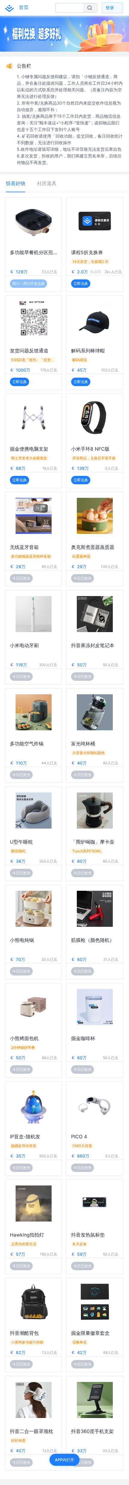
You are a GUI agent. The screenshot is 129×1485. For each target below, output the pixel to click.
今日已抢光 (21, 578)
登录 (110, 7)
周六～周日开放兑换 (28, 283)
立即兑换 (81, 283)
